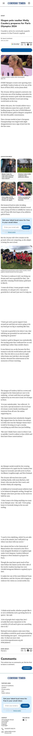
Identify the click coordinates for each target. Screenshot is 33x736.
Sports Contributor (7, 38)
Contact (3, 687)
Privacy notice (11, 232)
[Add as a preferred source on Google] (15, 44)
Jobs (2, 691)
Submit (26, 227)
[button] (3, 3)
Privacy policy (5, 689)
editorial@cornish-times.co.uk (10, 732)
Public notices (5, 693)
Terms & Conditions (7, 685)
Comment (27, 668)
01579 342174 (11, 728)
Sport (3, 16)
